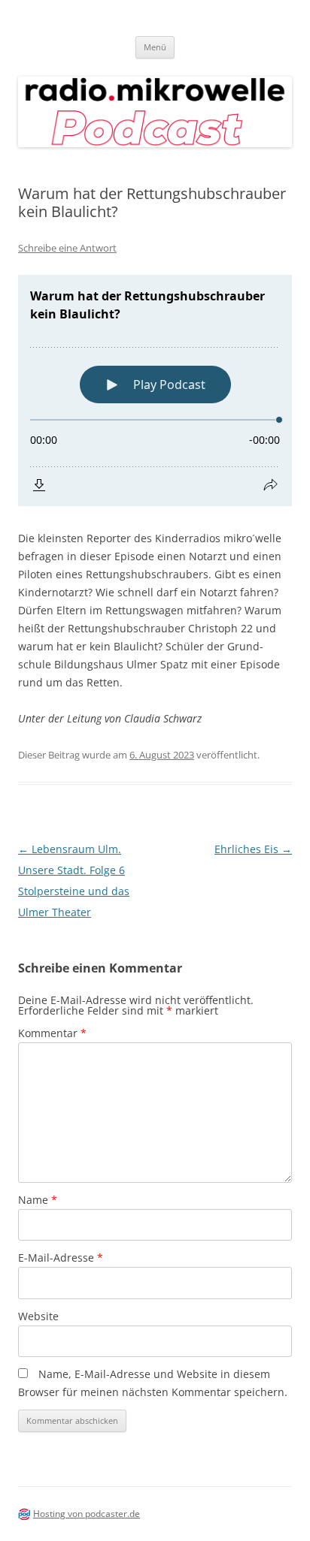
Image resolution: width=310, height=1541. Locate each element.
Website (38, 1316)
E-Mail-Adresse (60, 1257)
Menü (155, 47)
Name (37, 1200)
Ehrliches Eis (253, 849)
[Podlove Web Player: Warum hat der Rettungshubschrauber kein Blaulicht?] (155, 390)
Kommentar (52, 1033)
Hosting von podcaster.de (86, 1513)
